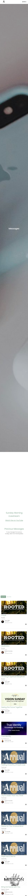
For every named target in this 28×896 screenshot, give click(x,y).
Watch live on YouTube (14, 520)
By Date (3, 596)
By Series (9, 596)
